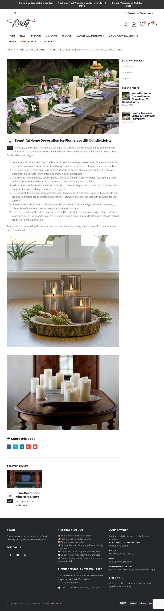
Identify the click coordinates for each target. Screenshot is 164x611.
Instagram (14, 13)
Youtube (18, 555)
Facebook (9, 13)
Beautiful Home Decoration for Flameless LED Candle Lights (136, 98)
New (22, 35)
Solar (12, 41)
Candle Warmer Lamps (90, 35)
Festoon (35, 35)
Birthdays (129, 66)
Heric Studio (56, 603)
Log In (150, 13)
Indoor (67, 35)
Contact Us (48, 41)
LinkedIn (22, 446)
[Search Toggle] (125, 25)
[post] (126, 95)
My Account (130, 13)
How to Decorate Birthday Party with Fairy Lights (143, 115)
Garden (128, 72)
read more (21, 505)
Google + (28, 446)
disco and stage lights (123, 35)
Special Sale (28, 41)
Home (12, 35)
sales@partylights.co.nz (120, 561)
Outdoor (51, 35)
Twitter (15, 446)
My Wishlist (141, 13)
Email (35, 446)
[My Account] (134, 24)
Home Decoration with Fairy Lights (28, 495)
